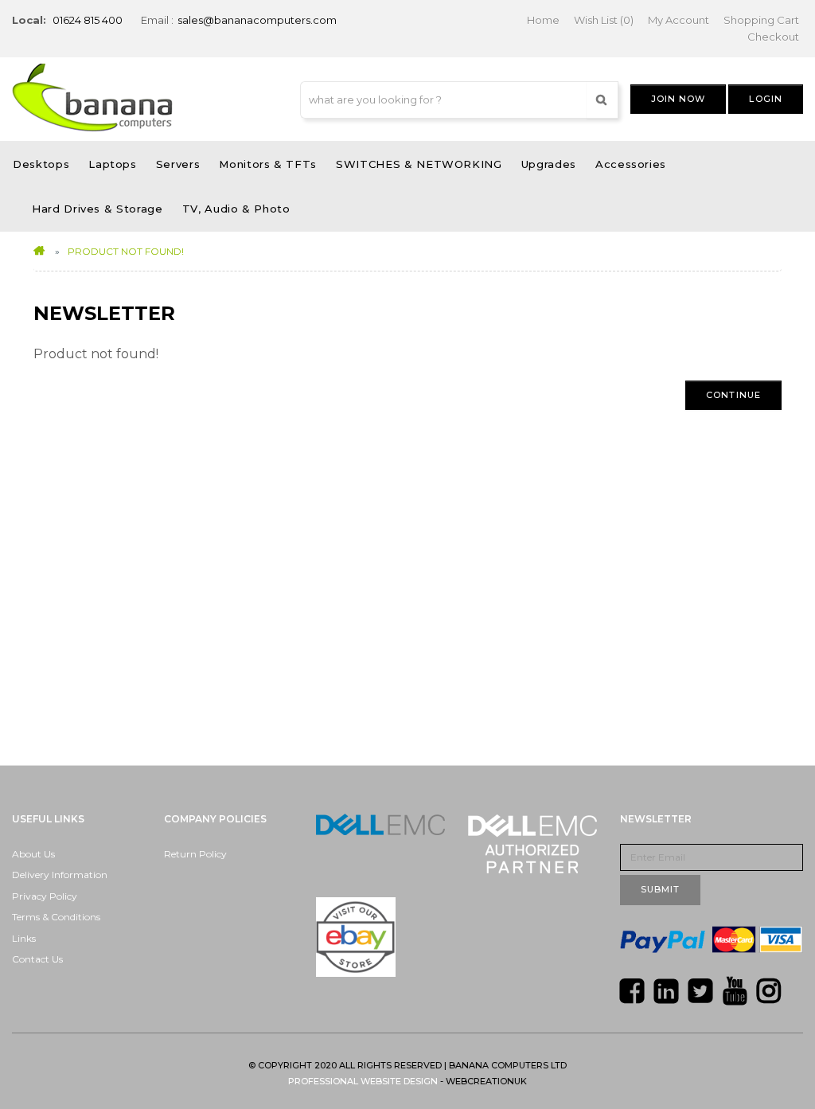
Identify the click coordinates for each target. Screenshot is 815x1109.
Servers (178, 164)
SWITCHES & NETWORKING (419, 164)
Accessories (630, 164)
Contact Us (37, 959)
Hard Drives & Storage (97, 208)
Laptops (112, 164)
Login (765, 98)
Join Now (678, 98)
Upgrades (548, 164)
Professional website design (363, 1081)
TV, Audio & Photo (236, 208)
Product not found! (126, 251)
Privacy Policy (44, 896)
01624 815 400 (88, 20)
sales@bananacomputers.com (257, 20)
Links (24, 938)
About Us (33, 854)
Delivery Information (59, 875)
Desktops (41, 164)
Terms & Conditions (56, 917)
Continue (733, 394)
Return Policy (195, 854)
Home (543, 20)
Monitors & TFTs (268, 164)
